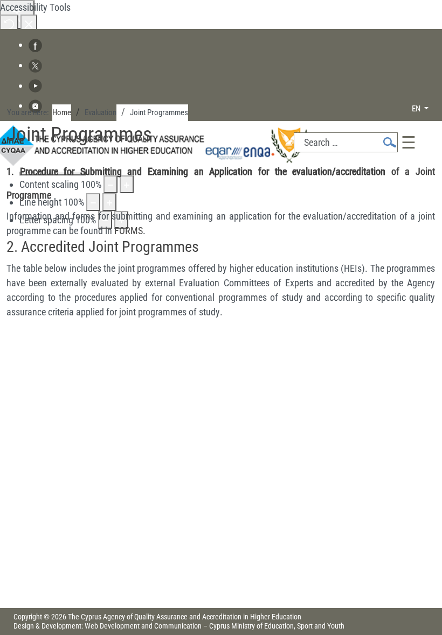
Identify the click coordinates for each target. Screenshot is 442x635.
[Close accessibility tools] (28, 23)
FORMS (128, 230)
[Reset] (9, 23)
